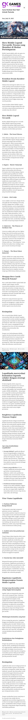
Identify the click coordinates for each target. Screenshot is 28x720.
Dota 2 (12, 712)
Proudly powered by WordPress (9, 718)
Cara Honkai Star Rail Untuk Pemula (11, 11)
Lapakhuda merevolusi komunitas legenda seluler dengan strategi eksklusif (13, 376)
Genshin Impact (17, 712)
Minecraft (23, 712)
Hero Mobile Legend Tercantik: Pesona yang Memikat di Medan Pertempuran (13, 46)
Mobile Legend (14, 349)
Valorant (10, 713)
